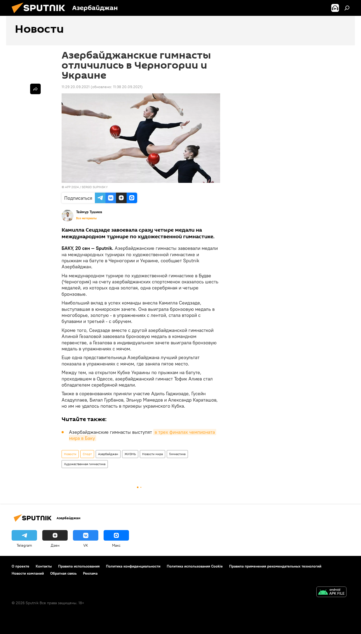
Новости (70, 454)
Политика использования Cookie (195, 566)
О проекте (20, 566)
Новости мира (152, 454)
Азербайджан (108, 454)
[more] (35, 89)
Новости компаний (28, 573)
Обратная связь (63, 573)
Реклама (90, 573)
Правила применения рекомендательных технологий (275, 566)
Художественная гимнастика (84, 464)
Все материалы (86, 218)
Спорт (87, 454)
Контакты (44, 566)
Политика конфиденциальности (133, 566)
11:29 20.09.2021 (76, 86)
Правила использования (79, 566)
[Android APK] (331, 592)
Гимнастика (177, 454)
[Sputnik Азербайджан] (40, 14)
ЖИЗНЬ (130, 454)
